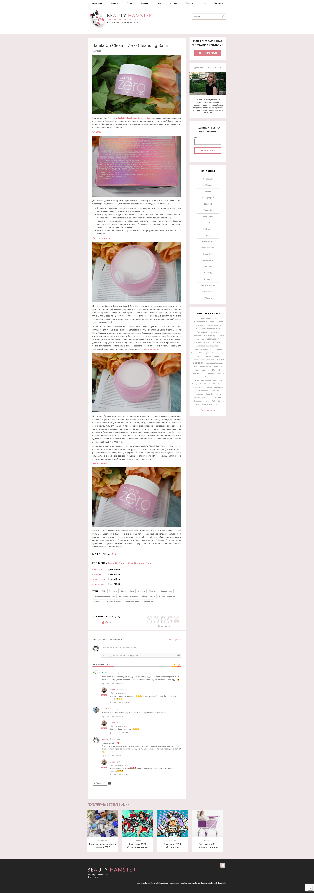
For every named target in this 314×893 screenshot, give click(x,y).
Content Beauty (205, 318)
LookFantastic (208, 185)
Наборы (203, 384)
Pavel (104, 673)
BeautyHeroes (208, 260)
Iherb (123, 591)
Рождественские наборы (203, 373)
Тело (159, 3)
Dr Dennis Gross (198, 387)
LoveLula (217, 397)
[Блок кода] (127, 655)
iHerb (208, 223)
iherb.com (97, 569)
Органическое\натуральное (208, 356)
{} (134, 655)
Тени (216, 404)
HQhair (208, 191)
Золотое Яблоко (208, 285)
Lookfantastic (200, 321)
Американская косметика (207, 346)
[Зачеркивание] (114, 655)
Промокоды (96, 3)
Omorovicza (197, 336)
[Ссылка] (131, 655)
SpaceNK (208, 210)
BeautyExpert (208, 198)
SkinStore (208, 267)
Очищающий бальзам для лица (108, 601)
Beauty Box (207, 404)
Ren (215, 318)
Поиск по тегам (208, 410)
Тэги (204, 3)
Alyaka (206, 353)
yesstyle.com (98, 579)
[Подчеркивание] (110, 655)
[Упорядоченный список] (117, 655)
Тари (125, 726)
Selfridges (207, 229)
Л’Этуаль (208, 298)
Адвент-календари (215, 387)
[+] (137, 655)
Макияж (173, 3)
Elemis (220, 384)
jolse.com (96, 574)
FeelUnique (208, 216)
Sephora (141, 591)
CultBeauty (208, 179)
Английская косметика (210, 329)
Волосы (144, 3)
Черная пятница (217, 353)
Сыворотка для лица (202, 342)
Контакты (218, 3)
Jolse (132, 591)
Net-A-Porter (208, 241)
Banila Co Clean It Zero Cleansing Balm (134, 118)
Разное (189, 3)
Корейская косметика (128, 596)
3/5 (200, 353)
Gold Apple (206, 397)
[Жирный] (103, 655)
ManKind (208, 204)
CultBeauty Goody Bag (214, 325)
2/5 (208, 370)
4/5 (197, 329)
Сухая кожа (148, 601)
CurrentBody (208, 292)
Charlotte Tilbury (201, 349)
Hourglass (199, 394)
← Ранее (97, 783)
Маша (112, 690)
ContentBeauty (207, 248)
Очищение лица (132, 601)
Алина (126, 765)
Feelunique (202, 332)
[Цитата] (124, 655)
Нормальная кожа (167, 596)
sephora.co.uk (99, 584)
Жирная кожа (166, 591)
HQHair (220, 322)
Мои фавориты (148, 596)
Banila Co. (113, 591)
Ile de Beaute (214, 332)
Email (196, 137)
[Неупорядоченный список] (121, 655)
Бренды (114, 3)
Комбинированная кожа (105, 596)
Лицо (129, 3)
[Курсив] (107, 655)
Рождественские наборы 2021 (203, 360)
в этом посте (152, 349)
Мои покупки (199, 325)
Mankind (216, 370)
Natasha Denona (205, 366)
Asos (208, 235)
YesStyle (152, 591)
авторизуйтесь (174, 640)
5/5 (103, 591)
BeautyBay (208, 254)
